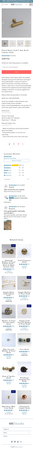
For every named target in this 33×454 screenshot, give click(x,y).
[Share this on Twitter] (9, 144)
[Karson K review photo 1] (7, 225)
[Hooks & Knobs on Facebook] (12, 442)
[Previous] (3, 23)
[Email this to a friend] (23, 144)
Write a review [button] (16, 160)
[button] (5, 55)
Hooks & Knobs (18, 447)
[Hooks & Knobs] (16, 4)
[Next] (29, 23)
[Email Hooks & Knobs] (21, 442)
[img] (13, 185)
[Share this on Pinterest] (18, 144)
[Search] (27, 4)
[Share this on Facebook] (14, 144)
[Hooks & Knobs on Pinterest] (15, 442)
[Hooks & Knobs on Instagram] (18, 442)
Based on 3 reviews (10, 158)
